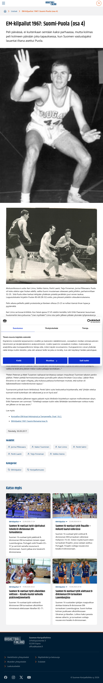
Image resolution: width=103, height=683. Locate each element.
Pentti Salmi (81, 447)
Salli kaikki (84, 361)
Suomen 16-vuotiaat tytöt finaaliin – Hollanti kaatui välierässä (73, 527)
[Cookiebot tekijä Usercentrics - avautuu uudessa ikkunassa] (89, 321)
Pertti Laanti (16, 454)
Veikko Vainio (59, 454)
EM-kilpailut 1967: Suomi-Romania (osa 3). (29, 421)
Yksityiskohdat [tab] (51, 328)
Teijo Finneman (37, 454)
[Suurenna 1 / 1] (93, 211)
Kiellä (18, 361)
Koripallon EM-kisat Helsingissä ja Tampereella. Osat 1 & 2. (36, 416)
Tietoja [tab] (85, 328)
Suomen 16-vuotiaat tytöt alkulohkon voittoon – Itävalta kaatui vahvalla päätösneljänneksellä (27, 594)
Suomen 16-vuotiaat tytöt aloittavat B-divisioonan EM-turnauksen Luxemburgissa (74, 594)
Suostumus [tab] (18, 328)
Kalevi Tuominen (42, 447)
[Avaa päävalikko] (3, 3)
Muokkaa (50, 361)
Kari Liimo (62, 447)
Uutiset (14, 11)
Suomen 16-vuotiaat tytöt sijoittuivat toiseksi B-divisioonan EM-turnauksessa (27, 529)
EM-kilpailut (16, 469)
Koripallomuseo (37, 469)
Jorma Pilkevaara (18, 447)
